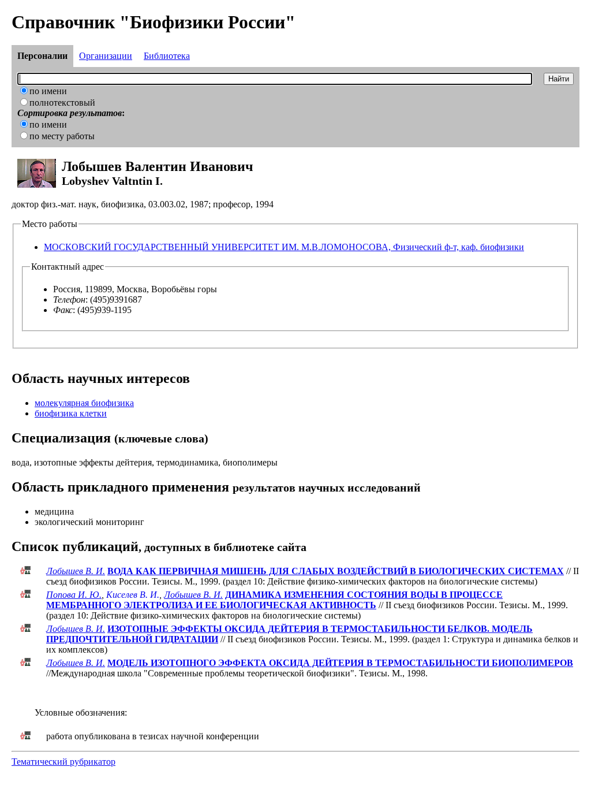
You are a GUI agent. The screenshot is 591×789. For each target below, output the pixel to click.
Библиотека (167, 56)
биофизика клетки (71, 413)
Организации (105, 56)
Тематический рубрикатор (63, 761)
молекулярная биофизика (84, 403)
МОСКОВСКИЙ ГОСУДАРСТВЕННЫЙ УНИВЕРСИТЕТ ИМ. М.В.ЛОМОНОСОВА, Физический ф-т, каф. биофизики (284, 247)
